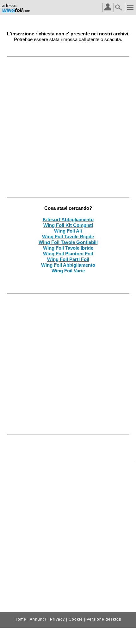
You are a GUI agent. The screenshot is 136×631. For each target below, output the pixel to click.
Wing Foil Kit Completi (68, 225)
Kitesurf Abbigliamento (68, 219)
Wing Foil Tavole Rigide (68, 236)
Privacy (57, 619)
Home (20, 619)
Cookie (76, 619)
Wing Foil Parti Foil (68, 259)
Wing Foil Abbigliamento (68, 265)
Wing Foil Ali (68, 231)
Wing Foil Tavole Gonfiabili (68, 242)
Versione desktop (104, 619)
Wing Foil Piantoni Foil (68, 253)
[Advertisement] (68, 127)
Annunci (38, 619)
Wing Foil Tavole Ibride (68, 248)
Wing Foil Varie (68, 270)
